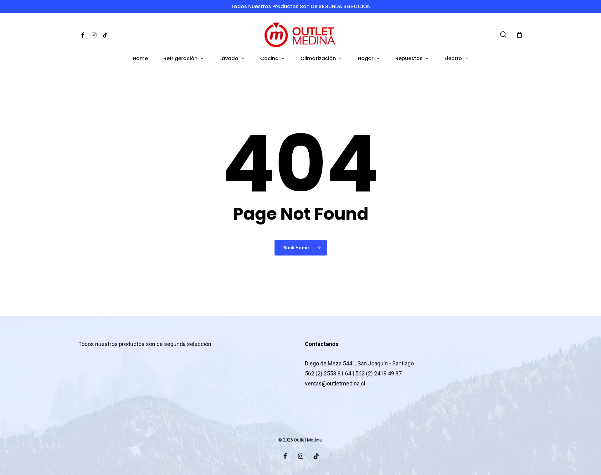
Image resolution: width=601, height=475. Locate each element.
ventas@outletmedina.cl (335, 383)
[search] (503, 34)
